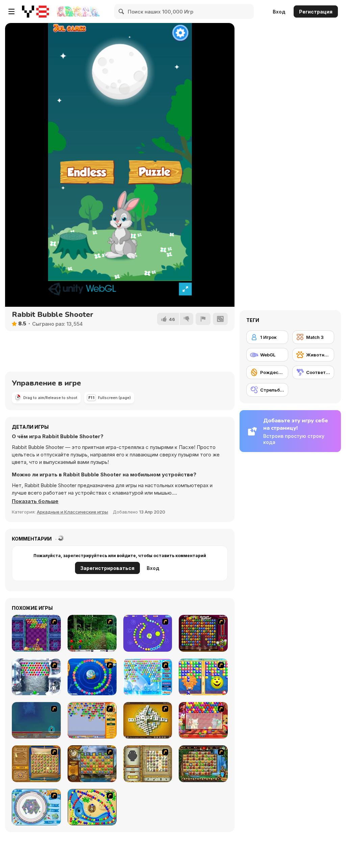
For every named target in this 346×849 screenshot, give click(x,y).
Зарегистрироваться (107, 568)
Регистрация (315, 12)
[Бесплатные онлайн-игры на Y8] (35, 11)
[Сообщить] (203, 319)
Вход (279, 12)
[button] (35, 501)
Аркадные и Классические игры (72, 512)
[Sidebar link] (11, 11)
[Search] (121, 11)
